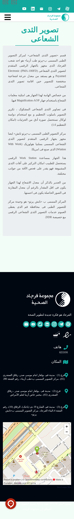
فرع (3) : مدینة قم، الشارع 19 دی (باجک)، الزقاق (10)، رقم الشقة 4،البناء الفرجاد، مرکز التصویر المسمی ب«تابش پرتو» (34, 411)
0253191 (61, 349)
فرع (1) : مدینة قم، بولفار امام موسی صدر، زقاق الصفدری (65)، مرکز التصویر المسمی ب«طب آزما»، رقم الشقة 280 (34, 377)
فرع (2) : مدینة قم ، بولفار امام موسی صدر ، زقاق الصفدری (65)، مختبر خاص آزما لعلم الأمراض (34, 393)
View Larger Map (64, 487)
